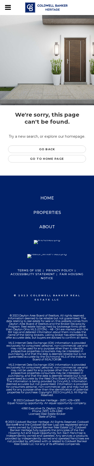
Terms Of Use (29, 270)
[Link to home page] (47, 7)
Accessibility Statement (33, 274)
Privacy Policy (59, 270)
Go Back (47, 149)
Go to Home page (47, 159)
